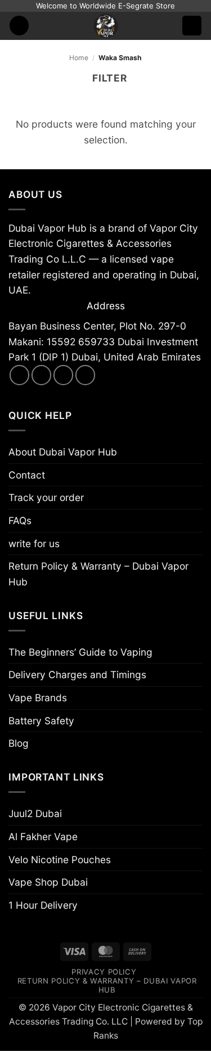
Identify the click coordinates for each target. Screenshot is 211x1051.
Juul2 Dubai (35, 813)
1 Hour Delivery (43, 905)
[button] (19, 25)
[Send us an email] (63, 375)
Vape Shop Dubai (48, 882)
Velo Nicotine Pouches (59, 859)
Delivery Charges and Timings (77, 674)
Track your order (46, 497)
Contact (26, 475)
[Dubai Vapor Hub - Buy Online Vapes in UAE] (105, 26)
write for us (34, 543)
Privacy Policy (103, 971)
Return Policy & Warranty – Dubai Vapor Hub (98, 574)
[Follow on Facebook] (20, 375)
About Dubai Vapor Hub (62, 452)
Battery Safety (41, 721)
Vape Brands (37, 697)
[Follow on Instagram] (42, 375)
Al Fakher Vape (43, 836)
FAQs (20, 520)
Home (78, 57)
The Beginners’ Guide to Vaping (80, 652)
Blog (18, 743)
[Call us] (85, 375)
